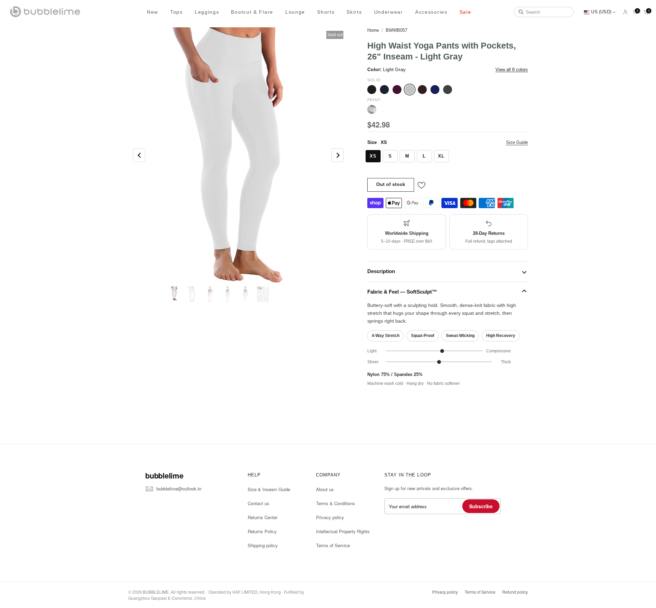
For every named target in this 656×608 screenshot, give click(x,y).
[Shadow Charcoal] (447, 89)
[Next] (337, 155)
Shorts (325, 12)
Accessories (431, 12)
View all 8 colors (511, 69)
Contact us (258, 503)
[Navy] (434, 89)
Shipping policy (263, 545)
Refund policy (515, 592)
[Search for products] (521, 12)
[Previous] (139, 155)
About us (325, 489)
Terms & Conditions (335, 503)
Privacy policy (330, 517)
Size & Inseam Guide (269, 489)
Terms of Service (333, 545)
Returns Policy (262, 531)
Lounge (295, 12)
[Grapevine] (397, 89)
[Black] (371, 89)
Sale (466, 12)
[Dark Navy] (384, 89)
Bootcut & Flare (252, 12)
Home (373, 30)
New (152, 12)
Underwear (388, 12)
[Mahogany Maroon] (422, 89)
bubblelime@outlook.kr (179, 488)
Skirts (354, 12)
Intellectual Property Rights (343, 531)
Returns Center (262, 517)
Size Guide (517, 142)
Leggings (207, 12)
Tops (176, 12)
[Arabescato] (371, 109)
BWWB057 (396, 30)
